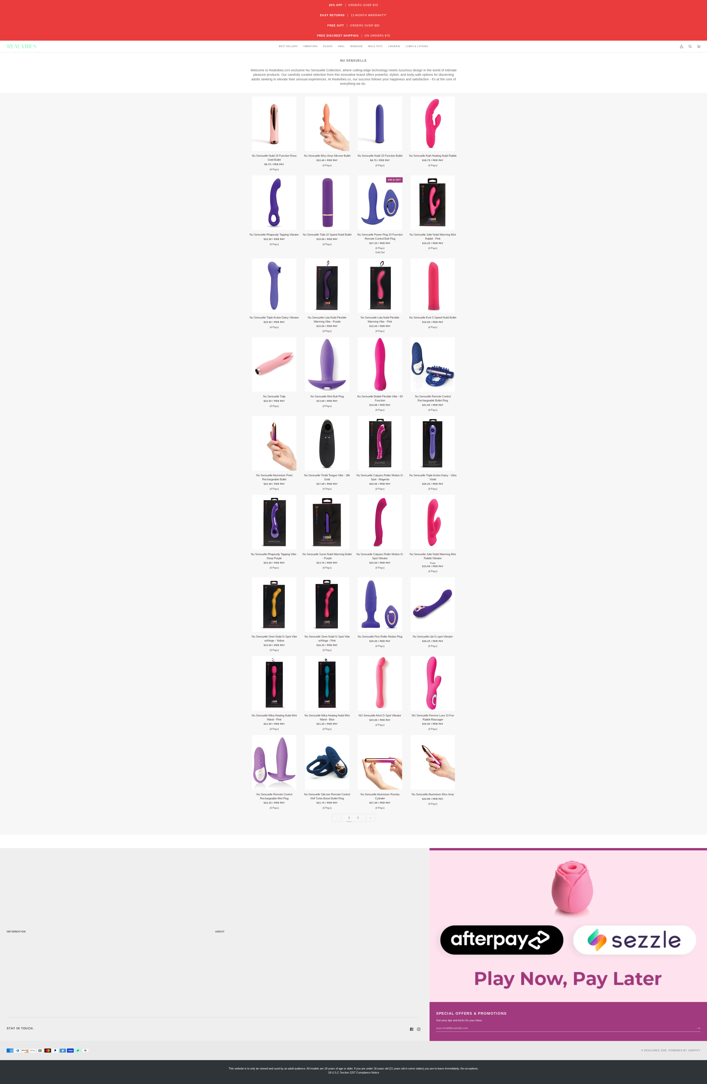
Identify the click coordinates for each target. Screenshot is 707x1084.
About (220, 931)
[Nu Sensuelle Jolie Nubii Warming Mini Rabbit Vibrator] (432, 522)
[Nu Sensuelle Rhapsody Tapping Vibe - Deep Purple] (274, 522)
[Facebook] (411, 1029)
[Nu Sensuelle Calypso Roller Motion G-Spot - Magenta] (379, 443)
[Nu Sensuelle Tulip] (274, 364)
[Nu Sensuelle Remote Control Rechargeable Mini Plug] (274, 762)
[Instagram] (418, 1029)
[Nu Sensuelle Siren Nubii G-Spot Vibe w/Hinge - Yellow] (274, 604)
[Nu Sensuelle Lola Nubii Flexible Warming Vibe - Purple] (327, 285)
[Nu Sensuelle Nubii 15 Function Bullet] (379, 124)
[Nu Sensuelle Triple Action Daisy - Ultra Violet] (432, 443)
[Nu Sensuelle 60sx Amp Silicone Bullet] (327, 124)
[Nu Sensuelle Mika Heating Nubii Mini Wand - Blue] (327, 683)
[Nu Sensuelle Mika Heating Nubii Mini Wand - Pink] (274, 683)
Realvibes (652, 1050)
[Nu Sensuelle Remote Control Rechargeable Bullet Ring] (432, 364)
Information (16, 931)
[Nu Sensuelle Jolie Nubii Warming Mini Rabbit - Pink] (432, 202)
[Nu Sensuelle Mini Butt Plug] (327, 364)
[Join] (695, 1028)
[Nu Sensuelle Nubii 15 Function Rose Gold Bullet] (274, 124)
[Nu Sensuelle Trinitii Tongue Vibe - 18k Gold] (327, 443)
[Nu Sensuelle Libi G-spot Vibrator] (432, 604)
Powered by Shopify (684, 1050)
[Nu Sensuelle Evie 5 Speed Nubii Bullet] (432, 285)
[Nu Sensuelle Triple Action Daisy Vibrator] (274, 285)
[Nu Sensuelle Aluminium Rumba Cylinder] (379, 762)
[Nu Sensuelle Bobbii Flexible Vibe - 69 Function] (379, 364)
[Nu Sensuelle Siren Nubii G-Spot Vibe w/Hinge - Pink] (327, 604)
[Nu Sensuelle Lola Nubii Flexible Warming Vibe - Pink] (379, 285)
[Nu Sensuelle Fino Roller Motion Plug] (379, 604)
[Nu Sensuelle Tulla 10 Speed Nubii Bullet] (327, 202)
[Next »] (370, 818)
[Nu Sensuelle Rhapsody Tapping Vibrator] (274, 202)
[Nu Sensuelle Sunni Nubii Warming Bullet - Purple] (327, 522)
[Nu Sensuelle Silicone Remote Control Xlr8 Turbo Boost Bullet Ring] (327, 762)
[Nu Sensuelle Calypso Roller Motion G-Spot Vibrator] (379, 522)
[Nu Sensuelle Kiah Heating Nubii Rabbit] (432, 124)
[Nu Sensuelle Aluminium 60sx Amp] (432, 762)
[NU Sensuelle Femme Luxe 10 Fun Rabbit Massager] (432, 683)
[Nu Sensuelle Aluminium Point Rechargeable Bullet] (274, 443)
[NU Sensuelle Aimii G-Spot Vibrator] (379, 683)
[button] (288, 46)
